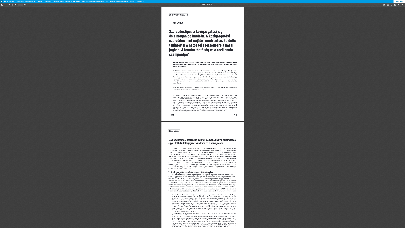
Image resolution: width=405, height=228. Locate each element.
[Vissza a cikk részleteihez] (1, 1)
